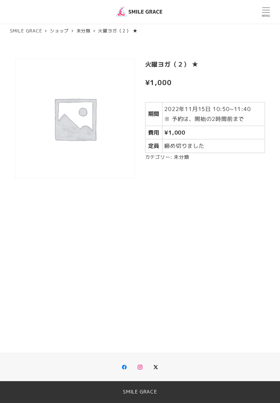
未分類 (181, 157)
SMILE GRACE (140, 391)
